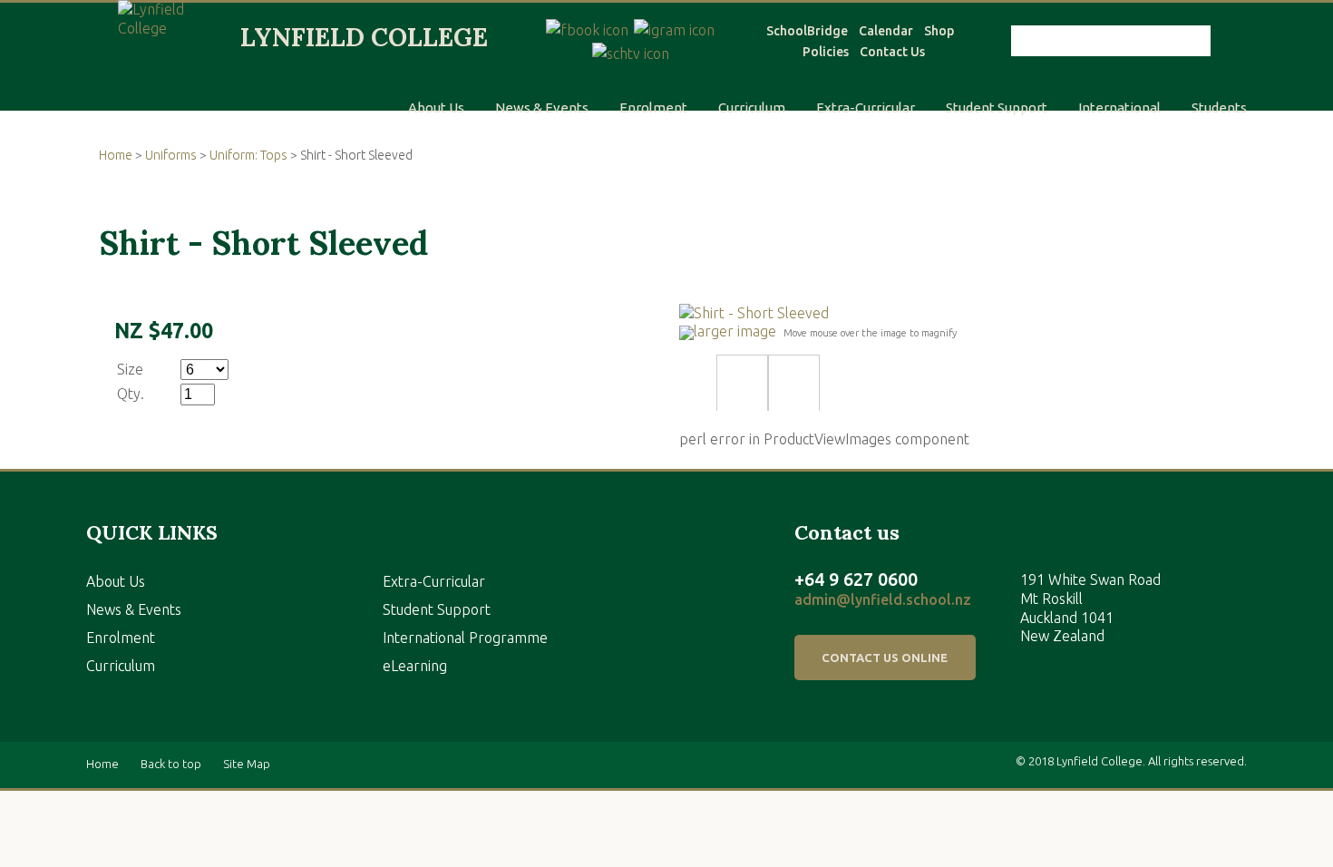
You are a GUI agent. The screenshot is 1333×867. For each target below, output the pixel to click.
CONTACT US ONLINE (885, 657)
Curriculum (751, 107)
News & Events (542, 107)
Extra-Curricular (865, 107)
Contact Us (892, 51)
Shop (939, 31)
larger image (735, 331)
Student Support (996, 107)
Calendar (886, 31)
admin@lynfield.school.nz (882, 599)
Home (115, 155)
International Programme (465, 637)
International (1119, 107)
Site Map (246, 764)
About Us (436, 107)
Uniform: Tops (248, 155)
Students (1219, 107)
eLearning (415, 666)
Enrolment (653, 107)
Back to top (171, 764)
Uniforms (171, 155)
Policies (826, 51)
